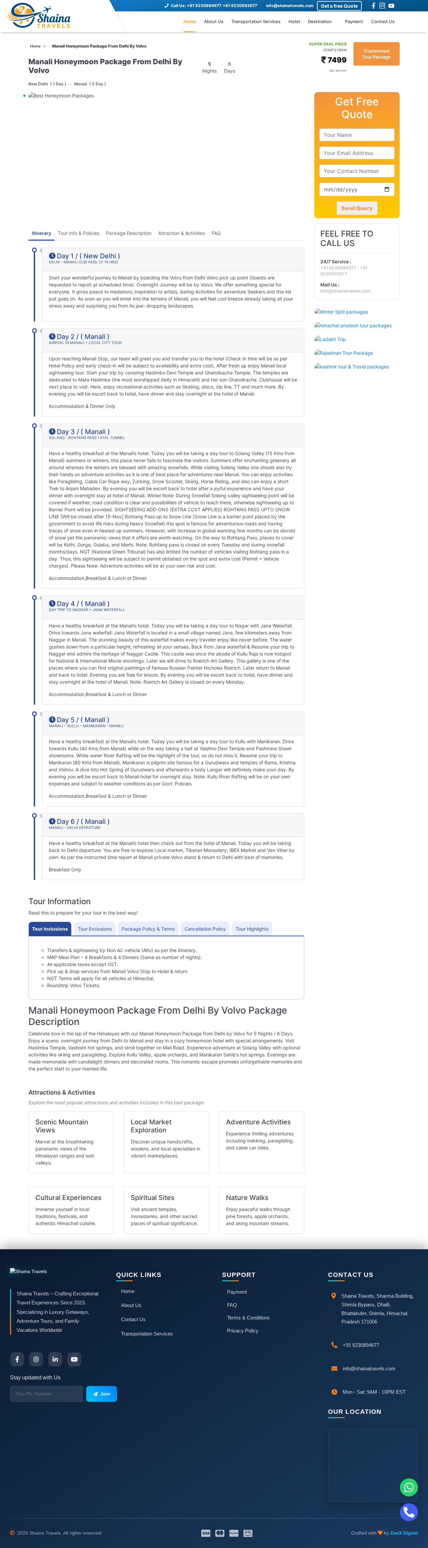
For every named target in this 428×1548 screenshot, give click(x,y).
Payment (354, 21)
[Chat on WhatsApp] (409, 1487)
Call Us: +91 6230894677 (195, 5)
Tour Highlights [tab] (252, 929)
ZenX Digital (404, 1533)
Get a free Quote (339, 6)
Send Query (357, 208)
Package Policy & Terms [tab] (148, 929)
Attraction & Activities (181, 233)
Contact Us (383, 21)
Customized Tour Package (376, 54)
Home (190, 21)
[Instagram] (382, 6)
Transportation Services (256, 21)
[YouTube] (391, 6)
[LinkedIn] (55, 1359)
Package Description (128, 233)
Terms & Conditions (248, 1317)
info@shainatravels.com (289, 5)
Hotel (294, 21)
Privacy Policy (242, 1331)
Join (105, 1393)
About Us (213, 21)
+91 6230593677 (240, 5)
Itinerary (41, 233)
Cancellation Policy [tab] (205, 929)
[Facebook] (373, 6)
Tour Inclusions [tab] (50, 929)
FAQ (216, 233)
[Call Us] (409, 1512)
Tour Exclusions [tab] (95, 929)
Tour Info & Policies (78, 233)
